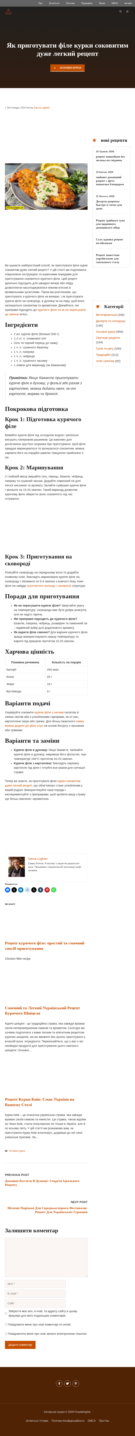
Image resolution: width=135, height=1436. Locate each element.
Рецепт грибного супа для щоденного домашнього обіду (110, 224)
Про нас (104, 1420)
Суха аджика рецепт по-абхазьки (109, 241)
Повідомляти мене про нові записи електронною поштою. (47, 1333)
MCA (93, 1420)
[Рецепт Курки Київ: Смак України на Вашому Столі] (34, 1089)
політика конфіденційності (68, 1420)
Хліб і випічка (105, 361)
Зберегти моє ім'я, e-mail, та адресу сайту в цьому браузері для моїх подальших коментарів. (43, 1313)
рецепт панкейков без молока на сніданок (110, 158)
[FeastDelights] (8, 11)
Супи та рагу (104, 348)
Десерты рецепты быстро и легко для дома (109, 205)
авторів (128, 3)
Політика (70, 3)
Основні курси (70, 67)
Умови (102, 3)
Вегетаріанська (106, 314)
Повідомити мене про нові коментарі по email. (39, 1324)
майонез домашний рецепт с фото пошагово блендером (110, 181)
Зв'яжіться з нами (37, 1420)
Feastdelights (82, 1411)
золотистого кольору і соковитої (49, 585)
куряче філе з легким (49, 712)
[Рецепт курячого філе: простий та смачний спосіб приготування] (44, 932)
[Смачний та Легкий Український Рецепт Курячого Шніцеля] (34, 997)
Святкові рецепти (108, 337)
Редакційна (86, 3)
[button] (120, 11)
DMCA (115, 3)
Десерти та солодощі (110, 321)
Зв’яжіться (54, 3)
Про (40, 3)
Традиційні (103, 354)
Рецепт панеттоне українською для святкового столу (108, 258)
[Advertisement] (46, 139)
